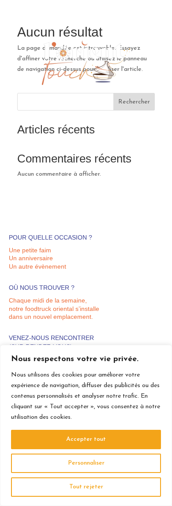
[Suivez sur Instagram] (143, 29)
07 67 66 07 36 (145, 17)
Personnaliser (86, 463)
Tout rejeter (86, 487)
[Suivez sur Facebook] (157, 29)
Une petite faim (30, 250)
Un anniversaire (31, 258)
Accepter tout (86, 439)
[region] (86, 425)
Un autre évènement (37, 266)
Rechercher (134, 102)
